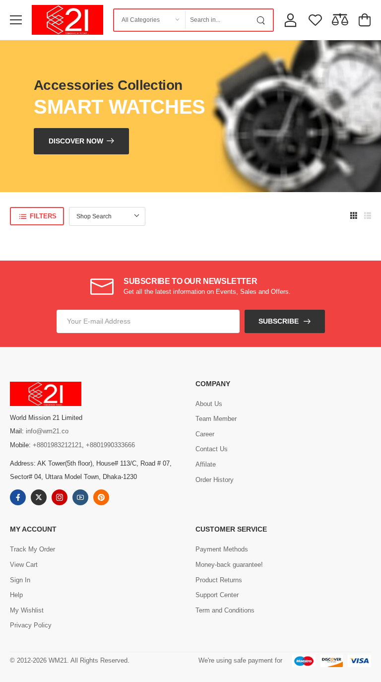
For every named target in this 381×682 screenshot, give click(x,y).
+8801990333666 (110, 445)
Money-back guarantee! (229, 564)
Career (204, 434)
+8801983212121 (57, 445)
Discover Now (76, 141)
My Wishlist (27, 610)
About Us (208, 404)
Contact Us (211, 449)
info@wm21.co (47, 431)
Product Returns (218, 580)
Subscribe (278, 321)
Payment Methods (221, 549)
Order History (214, 479)
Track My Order (32, 549)
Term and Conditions (224, 610)
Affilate (205, 464)
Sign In (20, 580)
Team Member (216, 418)
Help (16, 595)
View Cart (24, 564)
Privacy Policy (31, 625)
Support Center (217, 595)
